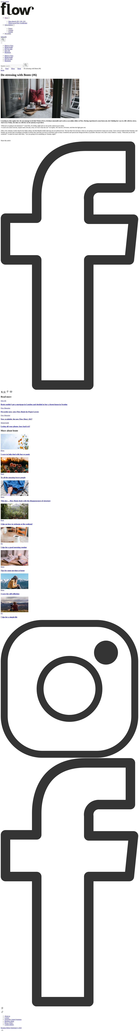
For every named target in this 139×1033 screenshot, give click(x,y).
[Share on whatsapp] (4, 393)
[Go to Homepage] (17, 14)
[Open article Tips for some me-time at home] (14, 565)
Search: (3, 66)
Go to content (5, 1)
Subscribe (4, 37)
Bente (19, 68)
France (10, 28)
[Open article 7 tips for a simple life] (14, 611)
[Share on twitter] (2, 393)
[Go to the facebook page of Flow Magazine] (69, 1006)
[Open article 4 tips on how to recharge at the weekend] (14, 518)
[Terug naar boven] (2, 1031)
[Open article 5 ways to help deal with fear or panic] (14, 449)
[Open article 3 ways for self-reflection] (14, 588)
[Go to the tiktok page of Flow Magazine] (2, 1013)
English (10, 32)
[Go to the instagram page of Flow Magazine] (69, 757)
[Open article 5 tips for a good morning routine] (14, 542)
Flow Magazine (5, 408)
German (10, 30)
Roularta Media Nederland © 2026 (11, 1028)
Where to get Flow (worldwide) (17, 23)
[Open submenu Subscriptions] (13, 25)
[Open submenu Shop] (9, 18)
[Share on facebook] (69, 389)
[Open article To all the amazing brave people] (14, 472)
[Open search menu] (3, 40)
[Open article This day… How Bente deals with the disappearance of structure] (14, 495)
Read (7, 68)
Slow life (3, 401)
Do (2, 543)
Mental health (5, 423)
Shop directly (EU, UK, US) (16, 21)
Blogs (13, 68)
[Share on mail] (10, 393)
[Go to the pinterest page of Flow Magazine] (2, 1009)
